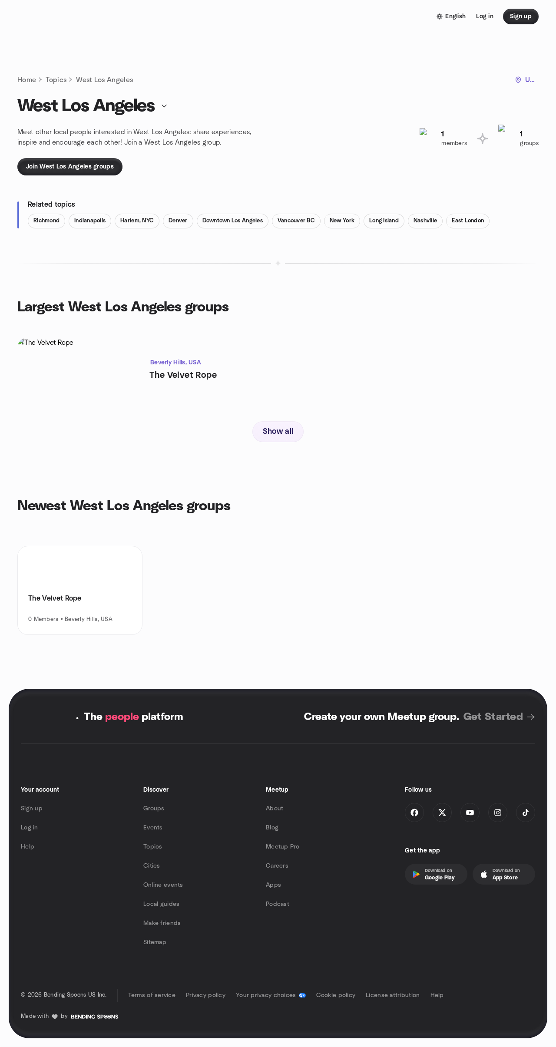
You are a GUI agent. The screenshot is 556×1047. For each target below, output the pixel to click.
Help (27, 847)
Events (153, 828)
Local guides (161, 904)
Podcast (277, 904)
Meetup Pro (282, 847)
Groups (154, 809)
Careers (277, 866)
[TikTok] (525, 812)
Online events (163, 885)
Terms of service (151, 995)
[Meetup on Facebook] (414, 812)
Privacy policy (205, 995)
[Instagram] (497, 812)
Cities (151, 866)
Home (26, 79)
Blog (272, 828)
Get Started (493, 717)
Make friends (162, 923)
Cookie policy (336, 995)
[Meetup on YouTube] (470, 812)
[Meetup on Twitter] (442, 812)
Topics (56, 79)
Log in (29, 828)
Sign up (32, 809)
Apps (273, 885)
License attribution (393, 995)
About (274, 809)
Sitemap (154, 942)
